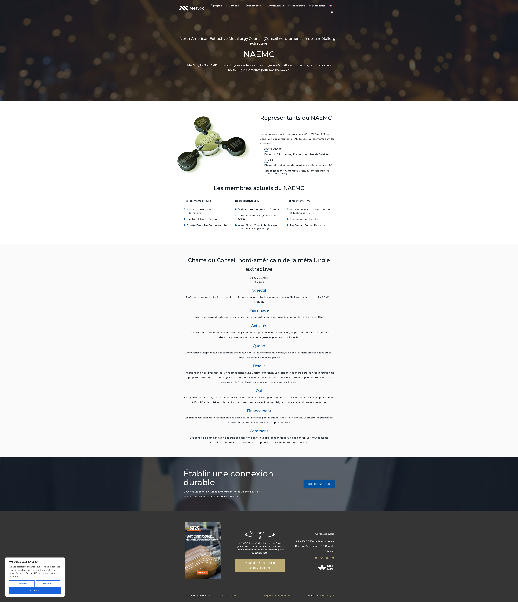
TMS (266, 151)
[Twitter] (321, 558)
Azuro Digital (327, 595)
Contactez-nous (324, 534)
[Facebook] (316, 558)
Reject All (47, 583)
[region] (35, 577)
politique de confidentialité (276, 595)
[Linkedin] (332, 558)
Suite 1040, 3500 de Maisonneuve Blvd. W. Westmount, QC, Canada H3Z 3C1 (314, 546)
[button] (332, 12)
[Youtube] (327, 558)
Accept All (35, 590)
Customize (22, 583)
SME (266, 162)
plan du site (229, 595)
